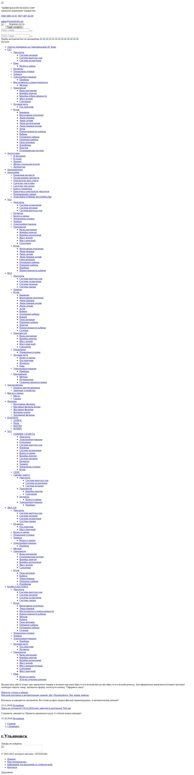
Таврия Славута (21, 475)
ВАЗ (9, 273)
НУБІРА (17, 428)
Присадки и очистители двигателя (31, 191)
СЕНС (16, 472)
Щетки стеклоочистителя (26, 164)
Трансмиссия (20, 333)
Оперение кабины (28, 139)
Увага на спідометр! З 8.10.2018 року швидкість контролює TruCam (36, 708)
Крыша (23, 316)
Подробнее (18, 705)
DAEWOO (12, 417)
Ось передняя (26, 107)
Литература (19, 167)
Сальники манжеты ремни (33, 382)
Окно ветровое (27, 142)
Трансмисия (19, 87)
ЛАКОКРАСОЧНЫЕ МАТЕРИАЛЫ (32, 197)
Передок (23, 147)
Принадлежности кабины (32, 131)
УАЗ (9, 199)
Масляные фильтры (23, 409)
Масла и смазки (15, 393)
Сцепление (25, 101)
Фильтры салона (21, 412)
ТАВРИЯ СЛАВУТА (24, 434)
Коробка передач (28, 93)
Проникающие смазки (24, 194)
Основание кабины (29, 137)
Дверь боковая (26, 117)
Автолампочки (15, 169)
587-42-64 (25, 16)
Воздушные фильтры (24, 404)
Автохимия (13, 172)
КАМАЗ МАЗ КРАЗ (17, 586)
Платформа (25, 145)
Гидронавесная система (31, 150)
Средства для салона (24, 186)
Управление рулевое (23, 71)
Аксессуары (13, 153)
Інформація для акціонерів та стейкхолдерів (29, 764)
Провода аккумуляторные (26, 387)
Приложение (20, 374)
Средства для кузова (23, 183)
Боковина (24, 112)
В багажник (19, 156)
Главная (11, 723)
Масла (16, 396)
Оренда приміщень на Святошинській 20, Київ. (31, 47)
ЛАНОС (17, 420)
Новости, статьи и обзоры (14, 692)
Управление (19, 349)
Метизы (23, 85)
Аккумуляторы (15, 385)
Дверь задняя (26, 120)
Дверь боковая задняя (30, 126)
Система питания (28, 55)
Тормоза (17, 74)
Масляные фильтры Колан (26, 406)
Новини (11, 759)
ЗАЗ (9, 431)
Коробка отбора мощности (33, 96)
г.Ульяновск (13, 726)
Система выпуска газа (30, 57)
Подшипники (26, 379)
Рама (15, 63)
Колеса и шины (27, 66)
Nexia (16, 423)
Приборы (24, 79)
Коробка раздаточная (30, 235)
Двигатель (18, 52)
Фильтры (12, 401)
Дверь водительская (29, 123)
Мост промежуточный (31, 665)
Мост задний (26, 98)
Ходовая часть (20, 104)
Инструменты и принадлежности (30, 82)
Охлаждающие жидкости (26, 177)
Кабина (23, 134)
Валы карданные (28, 90)
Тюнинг (17, 161)
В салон (17, 158)
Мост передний (27, 240)
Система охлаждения (30, 60)
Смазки (17, 398)
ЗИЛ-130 (11, 507)
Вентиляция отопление (31, 115)
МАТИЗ (17, 426)
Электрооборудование (24, 77)
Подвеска (18, 68)
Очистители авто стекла (25, 180)
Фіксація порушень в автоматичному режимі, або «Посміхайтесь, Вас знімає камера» (45, 695)
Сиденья (23, 330)
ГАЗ (9, 49)
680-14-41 (9, 16)
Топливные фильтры (24, 415)
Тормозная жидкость (24, 175)
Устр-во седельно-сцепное (32, 679)
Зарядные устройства (24, 390)
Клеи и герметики (22, 188)
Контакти (12, 767)
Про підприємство (16, 761)
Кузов (16, 109)
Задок (22, 128)
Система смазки (27, 286)
